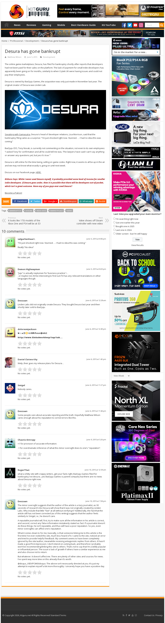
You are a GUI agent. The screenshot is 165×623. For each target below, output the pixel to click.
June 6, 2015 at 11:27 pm (96, 385)
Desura (28, 210)
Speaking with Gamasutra (17, 134)
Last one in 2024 (123, 230)
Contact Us (149, 615)
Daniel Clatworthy (27, 359)
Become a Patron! (13, 192)
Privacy (159, 615)
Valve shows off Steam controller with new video (90, 221)
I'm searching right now (127, 218)
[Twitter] (129, 25)
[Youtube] (135, 25)
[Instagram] (141, 25)
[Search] (161, 25)
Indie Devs (41, 210)
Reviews (31, 25)
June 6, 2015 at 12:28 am (96, 300)
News (17, 25)
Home (6, 24)
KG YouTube (109, 25)
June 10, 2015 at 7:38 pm (96, 501)
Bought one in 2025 (125, 226)
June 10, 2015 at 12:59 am (95, 470)
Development (32, 40)
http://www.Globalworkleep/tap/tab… (40, 337)
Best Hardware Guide (83, 25)
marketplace (56, 210)
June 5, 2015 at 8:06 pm (96, 239)
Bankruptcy (15, 210)
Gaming (46, 25)
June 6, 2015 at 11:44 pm (96, 411)
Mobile (61, 25)
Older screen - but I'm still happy (131, 233)
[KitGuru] (29, 10)
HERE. (38, 172)
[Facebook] (124, 25)
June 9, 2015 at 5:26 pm (96, 439)
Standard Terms (58, 615)
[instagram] (136, 615)
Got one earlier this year (128, 222)
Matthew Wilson (14, 57)
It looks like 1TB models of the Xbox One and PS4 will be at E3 (24, 221)
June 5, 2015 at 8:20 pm (96, 269)
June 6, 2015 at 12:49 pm (96, 329)
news (69, 210)
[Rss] (123, 615)
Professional (16, 40)
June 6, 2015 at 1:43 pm (96, 359)
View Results (137, 245)
